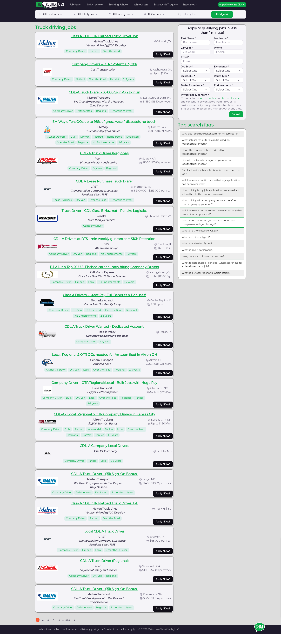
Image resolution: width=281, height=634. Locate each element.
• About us (44, 629)
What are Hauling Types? (197, 243)
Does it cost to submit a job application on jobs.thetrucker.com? (207, 162)
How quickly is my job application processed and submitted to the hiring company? (211, 192)
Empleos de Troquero (166, 4)
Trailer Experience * (192, 85)
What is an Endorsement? (197, 249)
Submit (236, 114)
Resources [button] (189, 4)
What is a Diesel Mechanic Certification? (206, 272)
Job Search (76, 4)
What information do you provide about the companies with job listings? (208, 222)
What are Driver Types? (196, 237)
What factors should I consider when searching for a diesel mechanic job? (212, 264)
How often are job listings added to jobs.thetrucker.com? (203, 151)
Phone (218, 47)
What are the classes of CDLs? (200, 230)
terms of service (231, 98)
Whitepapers (141, 4)
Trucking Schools (118, 4)
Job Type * (187, 66)
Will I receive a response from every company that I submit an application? (212, 212)
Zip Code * (187, 47)
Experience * (221, 66)
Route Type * (221, 76)
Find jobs (222, 14)
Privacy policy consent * (195, 94)
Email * (185, 57)
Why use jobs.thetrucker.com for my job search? (211, 133)
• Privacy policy (89, 629)
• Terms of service (65, 629)
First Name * (188, 38)
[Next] (74, 620)
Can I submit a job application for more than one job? (211, 172)
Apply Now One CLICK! (232, 4)
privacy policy (208, 98)
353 (68, 619)
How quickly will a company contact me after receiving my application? (209, 202)
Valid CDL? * (188, 76)
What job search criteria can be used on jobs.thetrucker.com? (206, 141)
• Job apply (128, 629)
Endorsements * (223, 85)
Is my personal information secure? (203, 256)
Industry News (95, 4)
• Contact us (110, 629)
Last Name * (221, 38)
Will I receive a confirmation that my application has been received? (211, 182)
